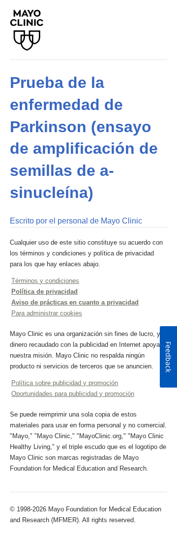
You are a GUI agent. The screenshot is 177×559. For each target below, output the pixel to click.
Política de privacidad (44, 291)
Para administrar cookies (46, 313)
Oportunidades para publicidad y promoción (72, 393)
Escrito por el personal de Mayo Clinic (76, 221)
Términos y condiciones (45, 280)
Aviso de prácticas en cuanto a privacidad (75, 302)
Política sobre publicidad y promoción (64, 383)
